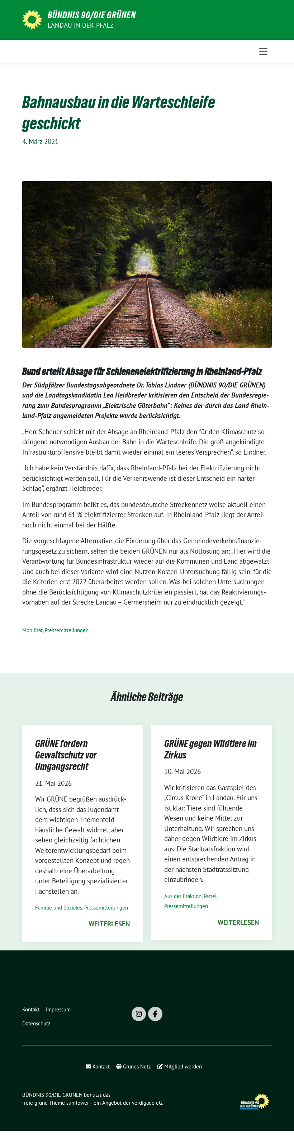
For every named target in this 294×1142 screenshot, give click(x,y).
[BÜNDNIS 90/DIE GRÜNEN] (32, 19)
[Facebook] (155, 1014)
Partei (210, 896)
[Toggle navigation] (263, 51)
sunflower (77, 1102)
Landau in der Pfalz (81, 25)
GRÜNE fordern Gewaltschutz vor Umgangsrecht (66, 755)
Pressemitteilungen (67, 630)
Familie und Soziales (58, 907)
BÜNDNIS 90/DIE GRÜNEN (92, 15)
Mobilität (32, 630)
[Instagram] (139, 1014)
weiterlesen (109, 924)
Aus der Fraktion (182, 896)
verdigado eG (147, 1102)
